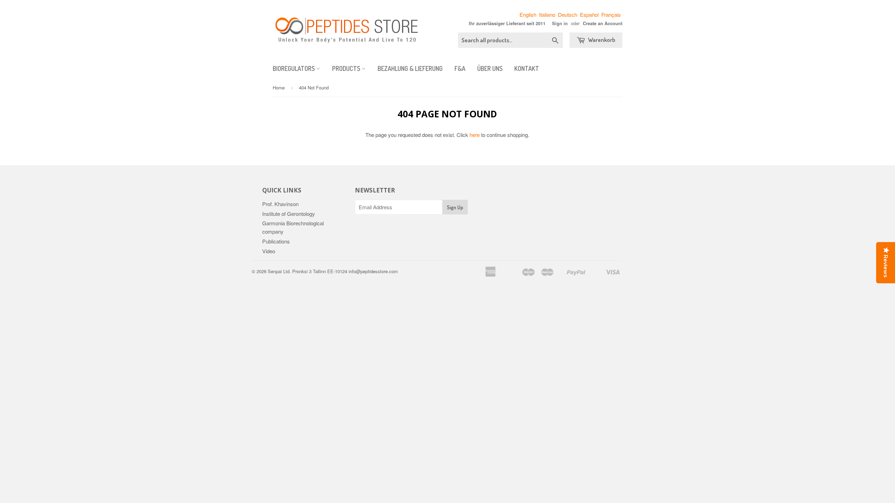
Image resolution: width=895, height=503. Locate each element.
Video (268, 251)
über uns (489, 68)
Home (279, 87)
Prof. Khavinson (280, 203)
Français (611, 14)
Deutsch (567, 14)
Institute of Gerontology (288, 213)
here (475, 134)
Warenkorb (601, 39)
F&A (459, 68)
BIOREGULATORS (294, 68)
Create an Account (602, 23)
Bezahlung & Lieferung (410, 68)
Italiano (547, 14)
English (528, 14)
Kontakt (526, 68)
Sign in (560, 23)
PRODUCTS (346, 68)
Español (589, 14)
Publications (276, 241)
